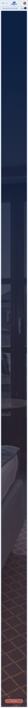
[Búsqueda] (6, 3)
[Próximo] (25, 8)
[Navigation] (3, 3)
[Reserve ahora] (24, 3)
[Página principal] (14, 3)
